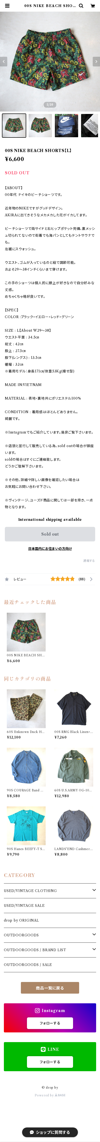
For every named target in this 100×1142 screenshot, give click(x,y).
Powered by (45, 1095)
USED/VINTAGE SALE (24, 905)
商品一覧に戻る (50, 988)
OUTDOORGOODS (21, 935)
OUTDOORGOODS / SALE (28, 965)
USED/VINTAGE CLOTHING (30, 891)
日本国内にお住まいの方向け (50, 549)
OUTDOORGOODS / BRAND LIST (35, 950)
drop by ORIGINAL (21, 920)
